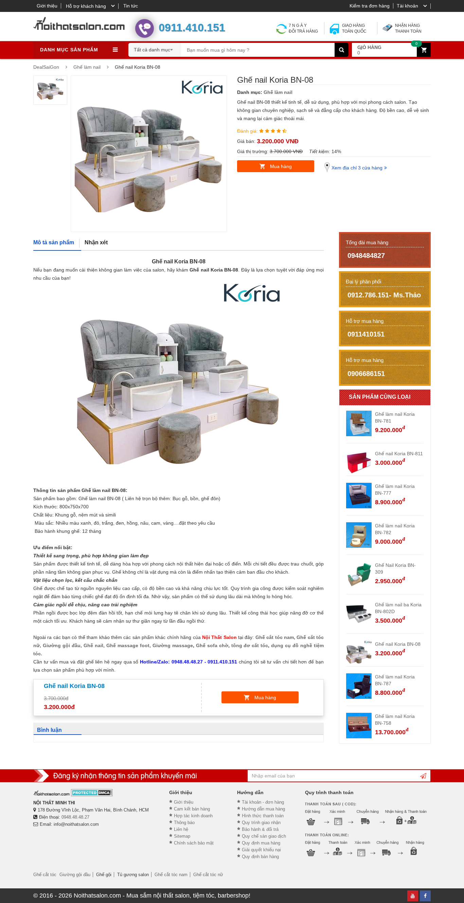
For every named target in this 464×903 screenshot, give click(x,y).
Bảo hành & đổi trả (260, 829)
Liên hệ (181, 829)
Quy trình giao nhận (261, 822)
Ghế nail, (94, 645)
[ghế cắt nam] (254, 637)
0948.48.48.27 (75, 817)
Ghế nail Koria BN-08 (398, 644)
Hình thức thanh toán (263, 815)
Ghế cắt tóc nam (171, 874)
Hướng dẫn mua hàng (263, 808)
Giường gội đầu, (62, 645)
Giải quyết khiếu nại (261, 849)
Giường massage (173, 645)
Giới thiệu (47, 6)
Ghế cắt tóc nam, (276, 637)
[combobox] (154, 47)
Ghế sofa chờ (212, 645)
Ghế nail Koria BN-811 (399, 453)
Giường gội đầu (74, 874)
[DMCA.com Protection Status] (92, 792)
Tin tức (130, 6)
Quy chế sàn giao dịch (264, 836)
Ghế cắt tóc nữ (208, 874)
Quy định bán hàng (260, 856)
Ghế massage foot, (128, 645)
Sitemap (182, 836)
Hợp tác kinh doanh (193, 815)
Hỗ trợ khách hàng (86, 6)
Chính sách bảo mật (194, 842)
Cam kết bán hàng (192, 808)
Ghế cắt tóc (44, 874)
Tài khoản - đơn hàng (263, 802)
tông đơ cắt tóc (249, 645)
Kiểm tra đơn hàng (370, 6)
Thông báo (184, 822)
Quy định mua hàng (261, 842)
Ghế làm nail (278, 92)
